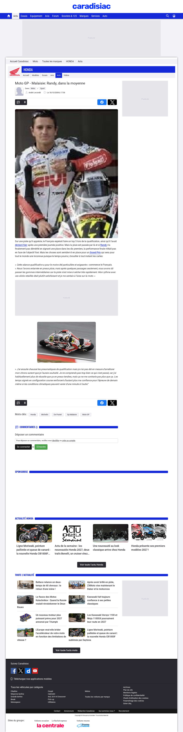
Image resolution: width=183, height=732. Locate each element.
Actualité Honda (24, 518)
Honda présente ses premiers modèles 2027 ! (148, 547)
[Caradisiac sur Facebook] (14, 671)
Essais (24, 15)
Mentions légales (130, 693)
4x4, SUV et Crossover (57, 697)
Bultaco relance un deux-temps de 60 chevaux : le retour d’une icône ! (48, 585)
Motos (87, 691)
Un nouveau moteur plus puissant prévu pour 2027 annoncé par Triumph (49, 618)
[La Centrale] (50, 728)
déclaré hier (21, 245)
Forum (55, 15)
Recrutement (124, 711)
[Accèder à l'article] (34, 533)
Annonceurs (69, 711)
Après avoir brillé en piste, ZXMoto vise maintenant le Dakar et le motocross (101, 585)
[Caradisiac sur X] (21, 671)
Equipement (36, 15)
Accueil (26, 75)
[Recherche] (167, 16)
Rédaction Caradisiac (86, 711)
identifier (55, 440)
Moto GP (85, 414)
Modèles (35, 75)
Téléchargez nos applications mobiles (33, 679)
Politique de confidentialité (134, 695)
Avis (47, 15)
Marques (84, 15)
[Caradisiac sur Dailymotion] (28, 671)
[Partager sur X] (113, 101)
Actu (15, 15)
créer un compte (68, 440)
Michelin (44, 414)
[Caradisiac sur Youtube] (35, 671)
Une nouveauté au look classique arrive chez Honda (109, 547)
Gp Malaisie (72, 414)
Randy (103, 245)
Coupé (50, 691)
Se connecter (23, 446)
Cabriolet (51, 694)
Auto (105, 15)
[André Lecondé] (19, 95)
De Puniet (58, 414)
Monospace (15, 702)
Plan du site (128, 690)
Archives (126, 687)
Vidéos (66, 75)
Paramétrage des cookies (133, 701)
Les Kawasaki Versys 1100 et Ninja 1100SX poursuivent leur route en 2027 (102, 618)
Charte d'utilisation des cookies (135, 698)
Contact (57, 711)
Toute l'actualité (24, 575)
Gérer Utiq (127, 703)
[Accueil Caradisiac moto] (9, 16)
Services (95, 15)
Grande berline (16, 697)
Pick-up (51, 699)
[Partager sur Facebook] (102, 101)
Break (13, 699)
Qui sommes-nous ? (107, 711)
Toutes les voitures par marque (97, 697)
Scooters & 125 (69, 15)
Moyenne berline (17, 694)
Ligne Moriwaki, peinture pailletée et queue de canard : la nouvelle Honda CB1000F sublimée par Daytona (33, 550)
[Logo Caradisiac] (92, 11)
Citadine (14, 691)
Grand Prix (95, 252)
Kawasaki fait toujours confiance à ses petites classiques (99, 600)
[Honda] (14, 75)
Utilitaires (51, 702)
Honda (28, 69)
